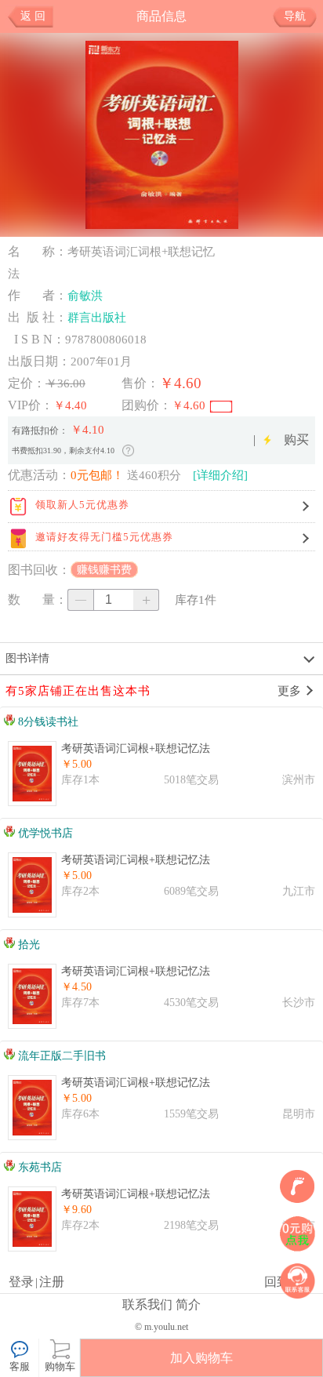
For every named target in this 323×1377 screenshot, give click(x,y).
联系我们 (147, 1304)
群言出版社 (96, 317)
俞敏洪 (85, 295)
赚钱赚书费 (104, 570)
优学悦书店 (44, 833)
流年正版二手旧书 (60, 1056)
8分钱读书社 (46, 722)
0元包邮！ (97, 475)
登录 (21, 1281)
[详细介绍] (220, 475)
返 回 (32, 16)
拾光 (27, 944)
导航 (295, 16)
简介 (188, 1304)
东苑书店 (38, 1167)
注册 (51, 1281)
